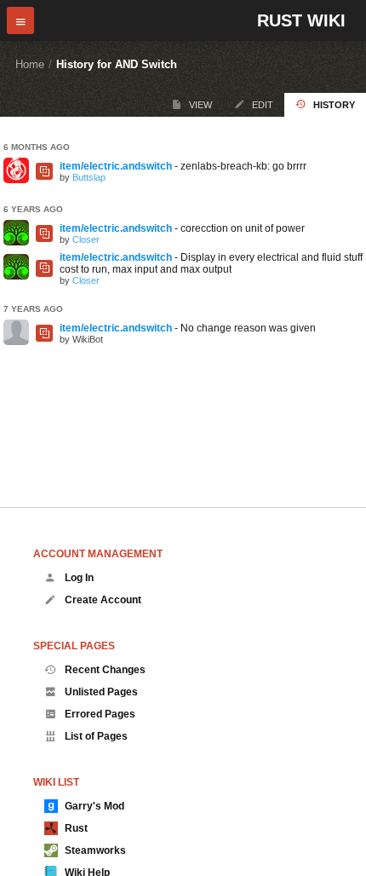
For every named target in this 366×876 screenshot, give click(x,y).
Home (29, 64)
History (334, 105)
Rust (76, 828)
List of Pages (96, 736)
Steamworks (95, 850)
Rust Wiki (301, 20)
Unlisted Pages (101, 692)
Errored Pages (100, 714)
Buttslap (89, 177)
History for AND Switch (116, 64)
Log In (79, 578)
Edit (262, 105)
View (200, 105)
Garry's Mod (94, 806)
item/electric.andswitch (116, 166)
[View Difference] (44, 171)
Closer (86, 239)
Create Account (103, 600)
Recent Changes (105, 670)
